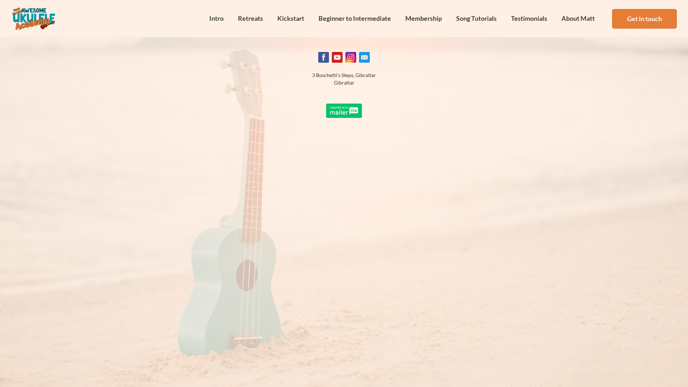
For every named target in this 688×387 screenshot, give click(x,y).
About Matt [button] (578, 18)
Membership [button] (423, 18)
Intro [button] (216, 18)
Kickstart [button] (290, 18)
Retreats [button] (250, 18)
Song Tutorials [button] (476, 18)
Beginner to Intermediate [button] (355, 18)
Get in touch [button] (644, 19)
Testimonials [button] (529, 18)
